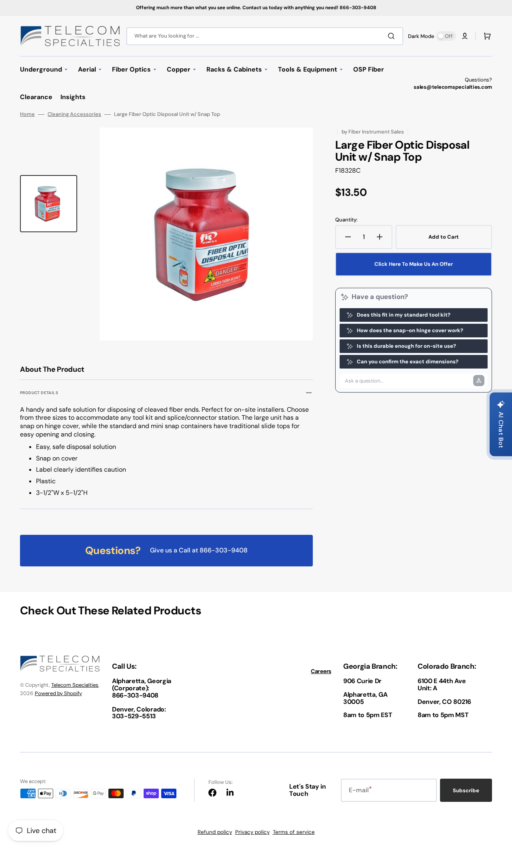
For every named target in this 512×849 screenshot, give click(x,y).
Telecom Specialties (74, 685)
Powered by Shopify (58, 693)
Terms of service (294, 832)
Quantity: (346, 220)
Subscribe (466, 790)
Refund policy (215, 832)
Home (27, 114)
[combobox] (264, 36)
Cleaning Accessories (74, 114)
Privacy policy (252, 832)
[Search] (392, 36)
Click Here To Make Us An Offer (413, 264)
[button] (465, 36)
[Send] (478, 380)
